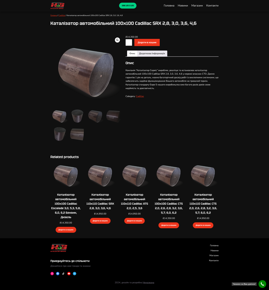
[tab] (132, 54)
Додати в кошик (147, 42)
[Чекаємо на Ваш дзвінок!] (262, 284)
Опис (132, 53)
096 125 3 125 (128, 5)
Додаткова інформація (152, 53)
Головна (53, 15)
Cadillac (62, 15)
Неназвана (148, 282)
